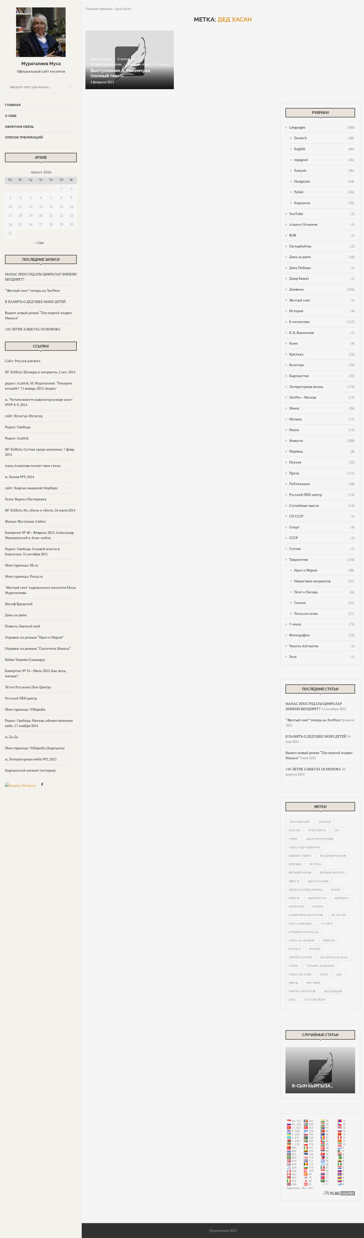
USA (337, 830)
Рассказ (295, 949)
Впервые (295, 864)
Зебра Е (294, 881)
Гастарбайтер (322, 246)
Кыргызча (324, 202)
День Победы (322, 267)
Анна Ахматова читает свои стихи (33, 465)
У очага (322, 624)
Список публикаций (24, 137)
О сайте (327, 923)
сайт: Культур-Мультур (24, 415)
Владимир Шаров (333, 856)
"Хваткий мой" (300, 822)
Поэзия (322, 462)
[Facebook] (42, 785)
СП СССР (322, 516)
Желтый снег (322, 300)
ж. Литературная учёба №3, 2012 (30, 759)
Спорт (322, 527)
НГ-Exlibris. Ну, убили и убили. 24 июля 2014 (40, 510)
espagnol (324, 159)
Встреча (316, 864)
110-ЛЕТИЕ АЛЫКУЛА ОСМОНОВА (32, 329)
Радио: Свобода (17, 427)
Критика (322, 354)
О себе (11, 116)
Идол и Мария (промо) (306, 889)
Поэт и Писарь (324, 592)
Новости (322, 440)
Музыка (322, 419)
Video (293, 839)
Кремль (294, 898)
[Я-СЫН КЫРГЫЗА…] (320, 1070)
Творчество (322, 559)
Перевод (322, 451)
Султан (322, 548)
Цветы (293, 983)
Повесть (329, 940)
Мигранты (296, 906)
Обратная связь (19, 127)
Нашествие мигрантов (324, 581)
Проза (322, 473)
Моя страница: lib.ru (21, 565)
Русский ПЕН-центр (322, 494)
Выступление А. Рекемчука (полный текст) (120, 73)
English (324, 148)
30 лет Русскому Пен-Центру (28, 687)
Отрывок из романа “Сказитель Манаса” (38, 648)
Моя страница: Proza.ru (24, 576)
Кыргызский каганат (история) (30, 770)
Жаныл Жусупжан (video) (25, 521)
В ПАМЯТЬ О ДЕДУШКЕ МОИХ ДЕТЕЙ (35, 301)
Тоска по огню (324, 613)
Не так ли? (338, 915)
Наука (322, 429)
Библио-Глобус (300, 856)
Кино (322, 343)
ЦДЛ (339, 974)
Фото (324, 974)
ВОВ (322, 235)
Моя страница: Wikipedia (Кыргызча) (35, 748)
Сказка (324, 602)
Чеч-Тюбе (313, 983)
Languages (322, 127)
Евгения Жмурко (332, 872)
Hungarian (324, 181)
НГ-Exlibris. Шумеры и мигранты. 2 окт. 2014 (40, 372)
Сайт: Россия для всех (22, 360)
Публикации (322, 483)
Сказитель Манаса (334, 957)
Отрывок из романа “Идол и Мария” (34, 637)
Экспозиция (333, 991)
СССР (322, 537)
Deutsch (324, 137)
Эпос (292, 999)
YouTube (322, 213)
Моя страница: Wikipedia (25, 709)
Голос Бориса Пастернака (25, 499)
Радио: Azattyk (17, 438)
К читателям (322, 321)
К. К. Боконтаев (322, 332)
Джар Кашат (322, 278)
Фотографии (322, 635)
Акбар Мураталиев (319, 839)
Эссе (322, 656)
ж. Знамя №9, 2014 (19, 476)
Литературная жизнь (322, 386)
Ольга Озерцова (300, 923)
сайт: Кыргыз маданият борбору (31, 487)
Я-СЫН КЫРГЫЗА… (312, 1085)
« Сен (39, 242)
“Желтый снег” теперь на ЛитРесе (32, 290)
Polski (324, 191)
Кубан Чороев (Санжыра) (25, 659)
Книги (335, 889)
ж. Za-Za (11, 736)
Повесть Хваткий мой (22, 626)
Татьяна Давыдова (320, 966)
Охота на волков (301, 940)
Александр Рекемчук (304, 847)
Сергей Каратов (300, 957)
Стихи (293, 966)
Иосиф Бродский (19, 603)
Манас (322, 408)
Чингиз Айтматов (322, 646)
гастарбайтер (315, 999)
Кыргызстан (322, 375)
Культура (322, 364)
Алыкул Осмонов (322, 224)
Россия (314, 949)
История (322, 310)
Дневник (322, 289)
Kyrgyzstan (317, 830)
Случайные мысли (322, 505)
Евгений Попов (300, 872)
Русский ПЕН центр (21, 698)
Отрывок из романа (304, 932)
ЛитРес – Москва (322, 397)
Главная (13, 105)
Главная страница (98, 8)
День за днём (15, 615)
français (324, 170)
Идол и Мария (324, 570)
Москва (318, 906)
